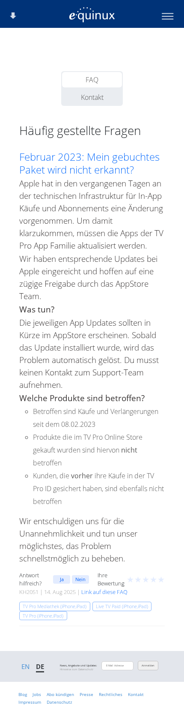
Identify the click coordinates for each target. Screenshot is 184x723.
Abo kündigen (60, 694)
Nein (80, 579)
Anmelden (148, 665)
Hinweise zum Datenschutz (76, 669)
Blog (22, 694)
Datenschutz (59, 702)
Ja (62, 579)
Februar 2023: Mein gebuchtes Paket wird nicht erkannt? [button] (89, 163)
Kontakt (92, 97)
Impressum (29, 702)
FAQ (92, 79)
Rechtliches (110, 694)
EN (25, 666)
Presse (86, 694)
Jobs (37, 694)
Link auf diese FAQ (104, 592)
